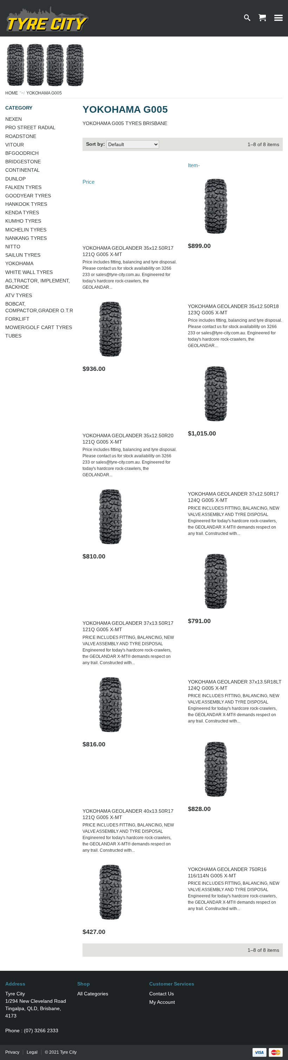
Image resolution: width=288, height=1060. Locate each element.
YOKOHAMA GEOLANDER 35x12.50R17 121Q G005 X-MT (128, 251)
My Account (162, 1002)
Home (11, 93)
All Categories (92, 993)
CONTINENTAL (22, 170)
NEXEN (13, 119)
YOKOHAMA (19, 263)
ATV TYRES (18, 295)
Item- (194, 165)
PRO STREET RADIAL (30, 127)
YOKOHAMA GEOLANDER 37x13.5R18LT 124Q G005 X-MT (235, 685)
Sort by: (95, 144)
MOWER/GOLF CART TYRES (38, 327)
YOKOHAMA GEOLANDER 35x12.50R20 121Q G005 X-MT (128, 439)
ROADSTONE (20, 136)
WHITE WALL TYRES (29, 272)
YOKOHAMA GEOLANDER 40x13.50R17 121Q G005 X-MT (128, 814)
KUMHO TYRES (23, 221)
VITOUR (14, 145)
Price (88, 182)
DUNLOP (15, 179)
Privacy (12, 1052)
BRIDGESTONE (23, 161)
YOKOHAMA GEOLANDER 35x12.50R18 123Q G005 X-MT (233, 309)
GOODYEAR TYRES (28, 195)
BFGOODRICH (22, 153)
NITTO (12, 246)
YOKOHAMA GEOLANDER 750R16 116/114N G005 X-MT (227, 872)
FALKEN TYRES (23, 187)
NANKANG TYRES (26, 238)
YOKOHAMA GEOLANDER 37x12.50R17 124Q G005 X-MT (233, 497)
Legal (32, 1052)
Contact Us (161, 993)
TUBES (13, 336)
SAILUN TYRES (22, 255)
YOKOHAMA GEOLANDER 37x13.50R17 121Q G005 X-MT (128, 626)
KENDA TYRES (22, 212)
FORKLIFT (17, 319)
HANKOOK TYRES (26, 204)
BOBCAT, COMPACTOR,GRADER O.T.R (39, 307)
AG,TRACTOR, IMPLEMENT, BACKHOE (37, 284)
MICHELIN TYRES (25, 230)
